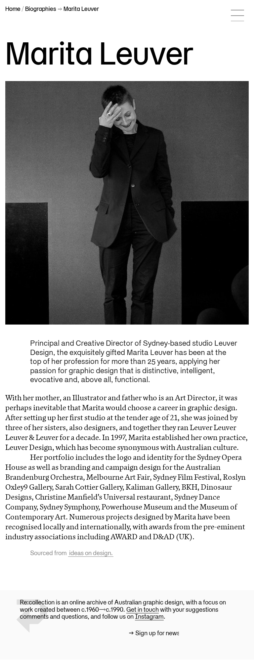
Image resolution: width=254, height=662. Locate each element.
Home (13, 9)
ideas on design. (91, 553)
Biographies (40, 9)
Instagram (149, 617)
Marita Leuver (99, 53)
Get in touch (142, 610)
